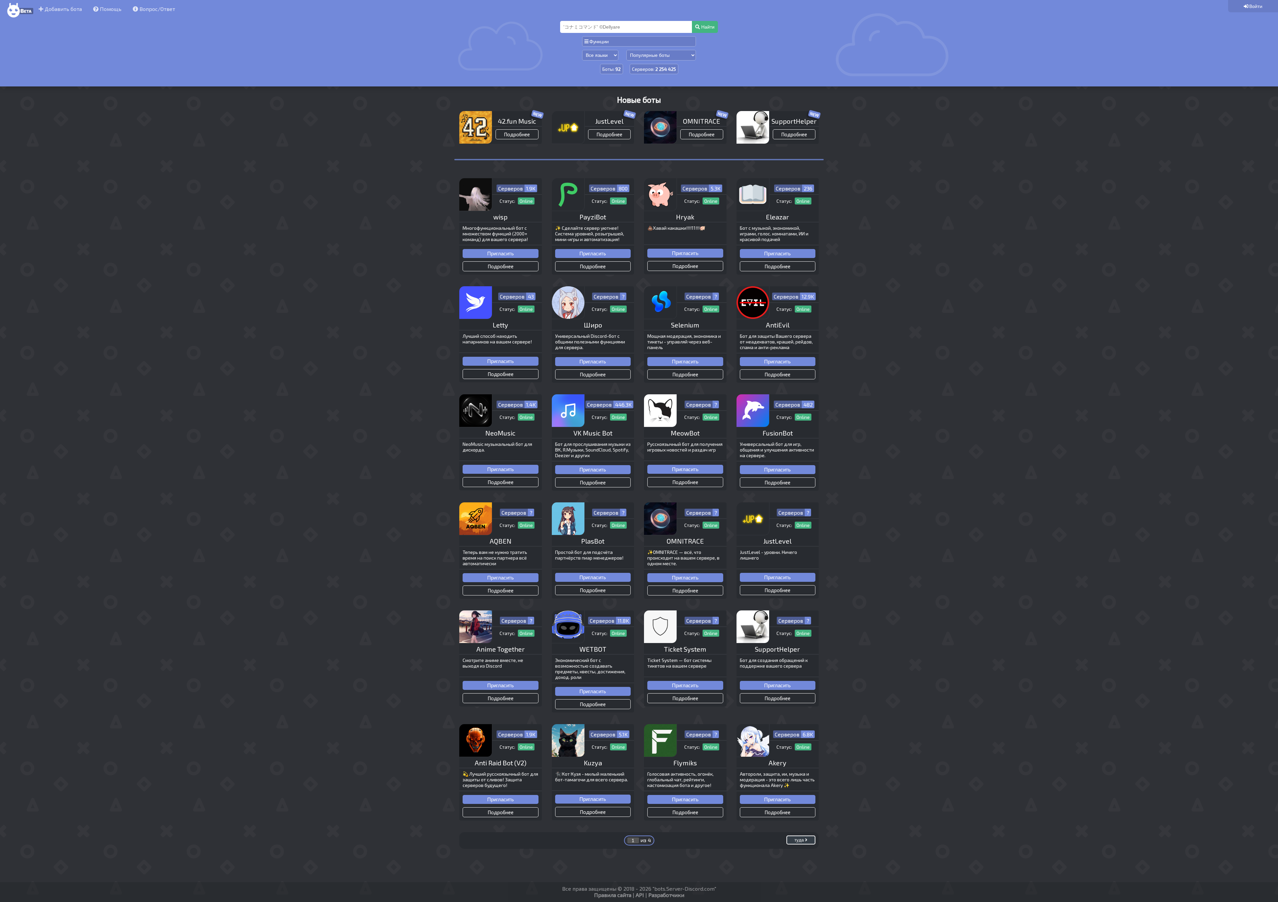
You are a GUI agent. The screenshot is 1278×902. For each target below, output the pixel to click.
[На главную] (19, 18)
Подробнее (517, 134)
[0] (1253, 6)
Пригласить (500, 253)
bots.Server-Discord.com (684, 888)
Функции (598, 41)
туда (799, 840)
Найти (707, 27)
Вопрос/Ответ (156, 9)
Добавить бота (62, 9)
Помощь (110, 9)
